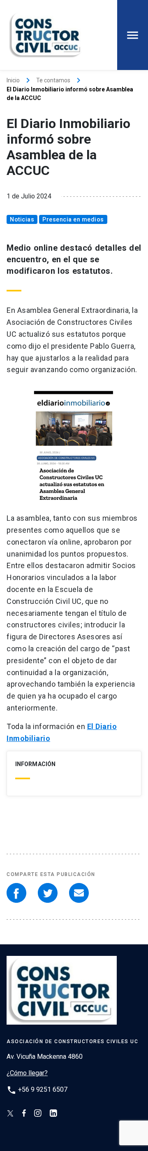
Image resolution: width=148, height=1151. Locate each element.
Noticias (22, 219)
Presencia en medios (73, 219)
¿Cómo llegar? (27, 1073)
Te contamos (53, 80)
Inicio (13, 80)
